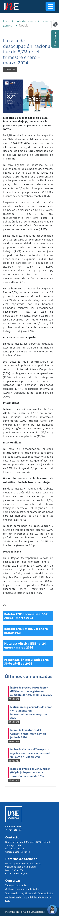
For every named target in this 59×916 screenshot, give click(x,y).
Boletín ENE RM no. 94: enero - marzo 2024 (27, 631)
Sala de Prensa (26, 21)
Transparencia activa (16, 885)
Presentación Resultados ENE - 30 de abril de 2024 (27, 662)
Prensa (47, 21)
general (9, 25)
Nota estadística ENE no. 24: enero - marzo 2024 (25, 645)
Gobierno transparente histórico (22, 889)
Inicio (7, 21)
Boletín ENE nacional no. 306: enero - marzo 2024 (26, 616)
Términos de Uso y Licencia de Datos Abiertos (29, 893)
